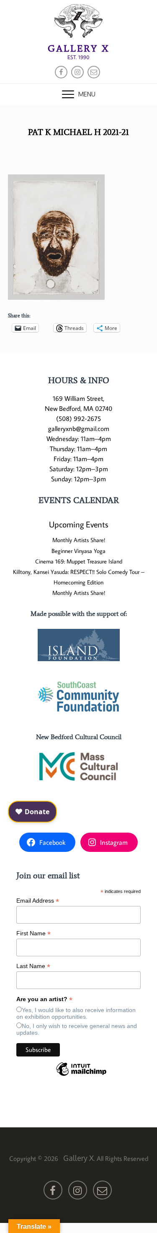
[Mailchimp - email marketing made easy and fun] (81, 1075)
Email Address (37, 901)
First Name (33, 933)
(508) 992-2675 (78, 418)
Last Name (33, 966)
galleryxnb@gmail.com (78, 428)
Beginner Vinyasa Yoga (78, 551)
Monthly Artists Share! (78, 540)
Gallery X (78, 48)
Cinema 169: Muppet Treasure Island (78, 561)
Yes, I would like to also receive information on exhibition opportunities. (76, 1013)
